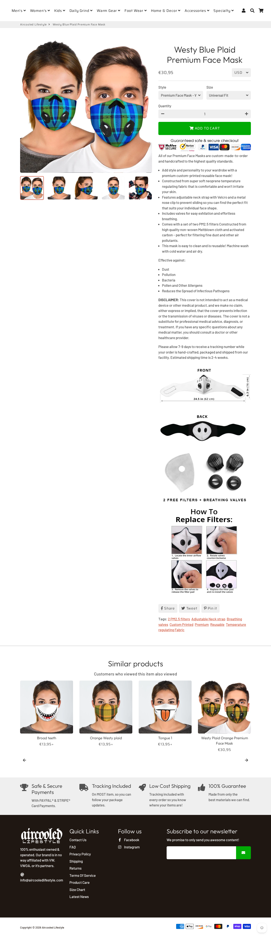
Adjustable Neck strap (208, 619)
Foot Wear (134, 10)
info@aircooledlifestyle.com (41, 880)
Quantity (164, 106)
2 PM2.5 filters (179, 619)
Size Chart (77, 889)
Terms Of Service (82, 875)
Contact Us (77, 840)
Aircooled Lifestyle (33, 24)
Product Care (79, 882)
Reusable (217, 624)
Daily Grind (79, 10)
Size (209, 87)
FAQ (72, 847)
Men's (18, 10)
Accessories (196, 10)
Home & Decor (164, 10)
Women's (39, 10)
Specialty (222, 10)
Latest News (79, 896)
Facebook (131, 840)
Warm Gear (107, 10)
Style (162, 87)
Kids (58, 10)
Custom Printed (181, 624)
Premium (202, 624)
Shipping (76, 861)
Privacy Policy (80, 854)
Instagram (131, 847)
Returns (75, 868)
